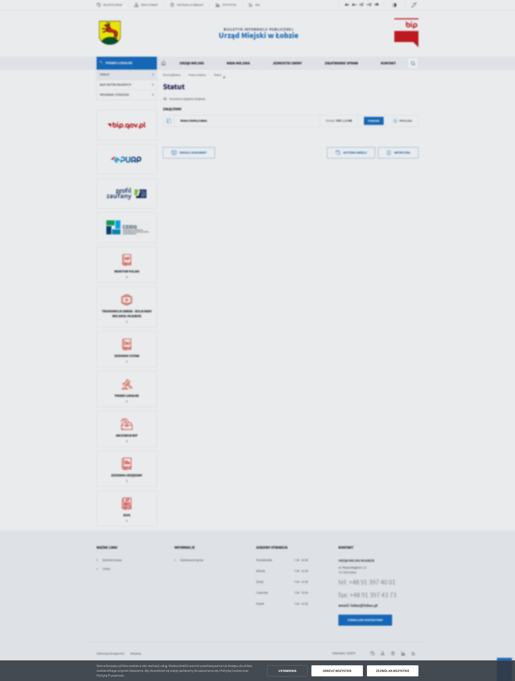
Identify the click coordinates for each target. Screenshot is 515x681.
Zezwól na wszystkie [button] (392, 671)
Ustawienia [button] (287, 671)
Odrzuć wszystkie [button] (337, 671)
